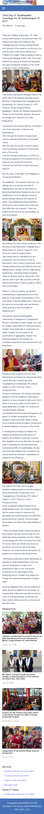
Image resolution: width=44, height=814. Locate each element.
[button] (4, 8)
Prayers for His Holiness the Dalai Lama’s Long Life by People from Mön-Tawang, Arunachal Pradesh (20, 715)
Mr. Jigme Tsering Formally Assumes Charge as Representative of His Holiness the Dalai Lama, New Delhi (20, 676)
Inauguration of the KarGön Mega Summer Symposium (20, 752)
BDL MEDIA (7, 25)
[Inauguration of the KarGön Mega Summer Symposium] (22, 737)
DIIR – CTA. (25, 809)
